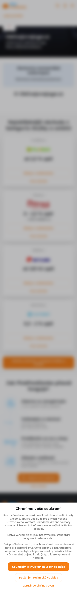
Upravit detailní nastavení (38, 585)
